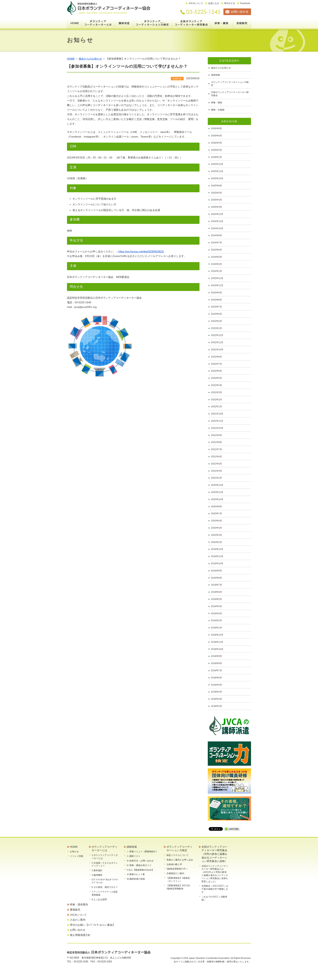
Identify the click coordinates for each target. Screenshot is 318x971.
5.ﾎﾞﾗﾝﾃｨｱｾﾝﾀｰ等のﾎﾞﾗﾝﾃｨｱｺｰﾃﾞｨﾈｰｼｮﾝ (105, 881)
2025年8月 (216, 185)
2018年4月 (216, 692)
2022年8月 (216, 356)
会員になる (213, 3)
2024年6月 (216, 249)
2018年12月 (217, 635)
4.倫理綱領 (97, 875)
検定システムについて (178, 855)
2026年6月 (216, 135)
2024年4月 (216, 264)
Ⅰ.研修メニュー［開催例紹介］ (142, 851)
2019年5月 (216, 599)
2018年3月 (216, 699)
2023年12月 (217, 278)
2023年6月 (216, 314)
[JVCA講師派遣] (229, 737)
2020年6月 (216, 520)
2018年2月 (216, 706)
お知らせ (74, 851)
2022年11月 (217, 342)
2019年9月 (216, 570)
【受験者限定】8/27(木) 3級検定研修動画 (179, 887)
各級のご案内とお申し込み (180, 860)
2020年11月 (217, 492)
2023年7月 (216, 306)
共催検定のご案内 (175, 873)
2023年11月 (217, 285)
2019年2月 (216, 620)
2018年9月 (216, 656)
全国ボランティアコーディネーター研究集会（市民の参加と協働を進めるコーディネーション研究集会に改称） (191, 23)
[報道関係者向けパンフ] (229, 819)
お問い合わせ (77, 929)
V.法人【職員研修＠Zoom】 (140, 870)
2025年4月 (216, 200)
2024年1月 (216, 271)
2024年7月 (216, 242)
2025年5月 (216, 193)
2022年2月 (216, 399)
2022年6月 (216, 371)
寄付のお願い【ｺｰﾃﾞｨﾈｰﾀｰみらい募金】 (92, 924)
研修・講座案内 (222, 23)
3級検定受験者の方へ (177, 869)
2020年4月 (216, 528)
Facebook (245, 3)
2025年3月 (216, 207)
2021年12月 (217, 413)
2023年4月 (216, 321)
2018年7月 (216, 670)
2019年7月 (216, 585)
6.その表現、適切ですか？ (105, 887)
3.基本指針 (97, 870)
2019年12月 (217, 549)
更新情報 (215, 75)
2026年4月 (216, 150)
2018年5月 (216, 685)
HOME (74, 23)
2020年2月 (216, 542)
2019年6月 (216, 592)
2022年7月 (216, 364)
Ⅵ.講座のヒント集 (136, 874)
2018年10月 (217, 649)
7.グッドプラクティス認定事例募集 (105, 893)
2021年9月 (216, 435)
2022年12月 (217, 335)
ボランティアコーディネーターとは (98, 23)
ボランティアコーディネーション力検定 (152, 23)
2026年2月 (216, 157)
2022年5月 (216, 378)
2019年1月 (216, 627)
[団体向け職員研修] (229, 792)
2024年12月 (217, 214)
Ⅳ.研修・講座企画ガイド (139, 865)
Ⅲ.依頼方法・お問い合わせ (140, 860)
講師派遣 (124, 23)
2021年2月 (216, 478)
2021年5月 (216, 463)
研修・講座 (216, 102)
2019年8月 (216, 578)
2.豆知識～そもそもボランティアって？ (105, 864)
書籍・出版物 (217, 109)
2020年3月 (216, 535)
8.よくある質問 (99, 899)
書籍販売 (242, 23)
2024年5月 (216, 257)
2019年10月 (217, 563)
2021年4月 (216, 471)
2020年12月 (217, 485)
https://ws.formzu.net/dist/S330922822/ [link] (141, 251)
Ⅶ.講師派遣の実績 (136, 879)
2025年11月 (217, 171)
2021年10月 (217, 428)
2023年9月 (216, 292)
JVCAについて (196, 3)
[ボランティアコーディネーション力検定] (229, 764)
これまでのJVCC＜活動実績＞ (214, 898)
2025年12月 (217, 164)
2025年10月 (217, 178)
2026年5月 (216, 143)
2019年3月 (216, 613)
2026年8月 (216, 128)
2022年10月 (217, 349)
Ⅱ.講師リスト (133, 856)
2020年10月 (217, 499)
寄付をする (229, 3)
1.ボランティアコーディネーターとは (105, 857)
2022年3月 (216, 392)
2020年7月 (216, 513)
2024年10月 (217, 228)
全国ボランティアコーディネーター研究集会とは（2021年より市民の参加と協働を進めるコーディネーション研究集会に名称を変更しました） (215, 874)
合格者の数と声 (174, 864)
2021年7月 (216, 449)
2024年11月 (217, 221)
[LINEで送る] (232, 828)
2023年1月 (216, 328)
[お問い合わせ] (236, 14)
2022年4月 (216, 385)
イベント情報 (76, 856)
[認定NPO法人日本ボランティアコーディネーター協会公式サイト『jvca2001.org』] (109, 14)
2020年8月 (216, 506)
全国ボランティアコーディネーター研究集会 (230, 94)
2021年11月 (217, 421)
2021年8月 (216, 442)
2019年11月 (217, 556)
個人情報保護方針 (80, 935)
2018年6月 (216, 677)
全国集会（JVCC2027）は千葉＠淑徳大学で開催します (215, 889)
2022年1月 (216, 406)
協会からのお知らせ (90, 58)
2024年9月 (216, 235)
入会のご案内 (77, 919)
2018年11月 (217, 642)
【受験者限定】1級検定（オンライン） (178, 879)
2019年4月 (216, 606)
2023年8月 (216, 299)
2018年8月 (216, 663)
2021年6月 (216, 456)
